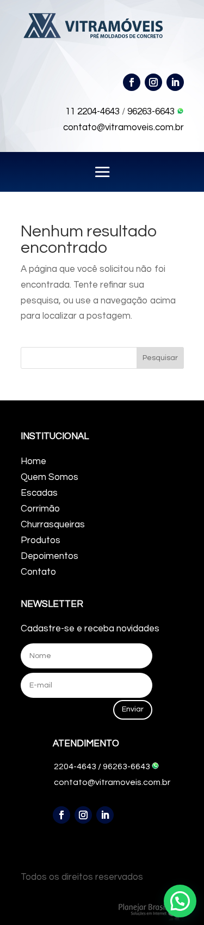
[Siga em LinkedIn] (175, 82)
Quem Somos (49, 477)
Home (33, 461)
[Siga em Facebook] (131, 82)
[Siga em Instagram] (153, 82)
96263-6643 (152, 112)
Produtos (40, 540)
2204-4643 (75, 766)
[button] (180, 901)
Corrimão (40, 509)
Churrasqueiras (53, 525)
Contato (38, 572)
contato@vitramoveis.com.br (123, 127)
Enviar (133, 709)
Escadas (39, 493)
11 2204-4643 (92, 112)
